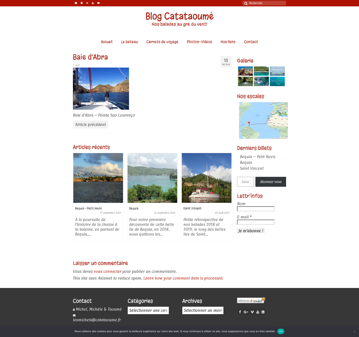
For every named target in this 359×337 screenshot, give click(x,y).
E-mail (244, 217)
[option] (98, 199)
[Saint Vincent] (152, 178)
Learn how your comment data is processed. (183, 278)
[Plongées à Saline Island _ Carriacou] (245, 71)
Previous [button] (76, 203)
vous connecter (107, 271)
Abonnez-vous (271, 182)
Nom (241, 203)
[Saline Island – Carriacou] (261, 71)
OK (281, 331)
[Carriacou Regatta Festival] (277, 71)
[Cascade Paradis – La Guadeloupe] (261, 81)
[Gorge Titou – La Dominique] (245, 81)
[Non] (354, 331)
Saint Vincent (252, 168)
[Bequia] (98, 178)
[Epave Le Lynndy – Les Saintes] (277, 81)
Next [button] (228, 203)
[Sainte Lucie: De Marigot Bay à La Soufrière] (207, 178)
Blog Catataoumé (179, 16)
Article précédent (90, 124)
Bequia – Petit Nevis (257, 156)
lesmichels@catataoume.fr (97, 319)
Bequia (246, 162)
